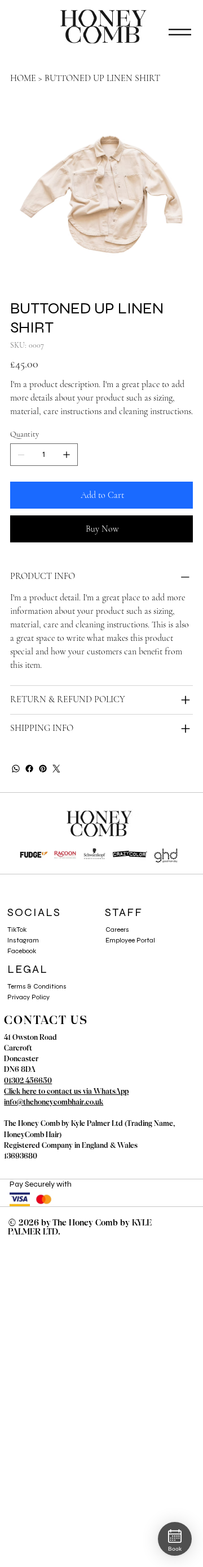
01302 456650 (28, 1081)
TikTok (17, 929)
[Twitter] (56, 768)
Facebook (21, 951)
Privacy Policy (28, 997)
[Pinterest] (42, 768)
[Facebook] (29, 768)
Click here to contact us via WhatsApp (66, 1091)
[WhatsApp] (15, 768)
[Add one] (66, 454)
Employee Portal (130, 940)
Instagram (23, 940)
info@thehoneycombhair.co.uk (53, 1102)
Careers (117, 929)
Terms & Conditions (37, 986)
